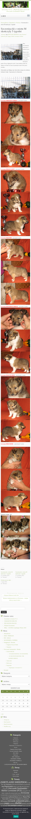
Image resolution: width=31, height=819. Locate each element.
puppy (9, 36)
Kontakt (6, 670)
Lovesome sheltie (4, 795)
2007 (2, 784)
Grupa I (27, 786)
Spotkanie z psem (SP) (26, 803)
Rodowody (16, 754)
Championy (8, 647)
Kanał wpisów (7, 722)
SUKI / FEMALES (9, 635)
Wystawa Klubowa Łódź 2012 (11, 595)
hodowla (4, 788)
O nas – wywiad (16, 774)
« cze (2, 714)
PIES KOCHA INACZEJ (10, 623)
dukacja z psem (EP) (17, 786)
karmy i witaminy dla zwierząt (8, 793)
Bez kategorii (15, 739)
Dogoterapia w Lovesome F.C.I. (15, 667)
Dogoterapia (8, 665)
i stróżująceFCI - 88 (26, 790)
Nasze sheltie (5, 799)
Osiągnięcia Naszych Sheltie (12, 644)
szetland (21, 36)
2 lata (29, 782)
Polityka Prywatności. (9, 625)
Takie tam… (15, 762)
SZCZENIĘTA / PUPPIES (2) (16, 760)
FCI (25, 786)
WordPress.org (7, 726)
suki (1, 805)
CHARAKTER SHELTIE (10, 621)
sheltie (12, 36)
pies (7, 36)
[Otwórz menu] (28, 15)
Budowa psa (9, 663)
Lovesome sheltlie (4, 797)
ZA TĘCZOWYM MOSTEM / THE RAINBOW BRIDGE (15, 764)
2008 (5, 784)
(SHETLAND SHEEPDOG (13, 34)
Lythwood (3, 36)
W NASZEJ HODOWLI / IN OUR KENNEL (18, 653)
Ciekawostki (9, 660)
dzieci (23, 786)
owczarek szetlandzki (16, 801)
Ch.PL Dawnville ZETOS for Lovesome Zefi (21, 784)
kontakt (15, 793)
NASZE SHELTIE (10, 651)
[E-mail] (3, 16)
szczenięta (17, 36)
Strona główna (4, 22)
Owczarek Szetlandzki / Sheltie (12, 649)
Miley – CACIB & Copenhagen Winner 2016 (15, 627)
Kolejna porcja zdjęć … (6, 580)
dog (21, 34)
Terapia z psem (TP (26, 805)
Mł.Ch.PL (20, 797)
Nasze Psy (26, 797)
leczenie (19, 793)
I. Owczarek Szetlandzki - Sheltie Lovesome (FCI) (14, 789)
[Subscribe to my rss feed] (2, 16)
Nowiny (18, 22)
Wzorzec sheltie (16, 776)
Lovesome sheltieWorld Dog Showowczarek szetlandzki (19, 795)
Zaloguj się (6, 719)
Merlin (16, 797)
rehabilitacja (12, 803)
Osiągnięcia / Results (9, 642)
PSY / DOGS (7, 638)
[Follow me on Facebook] (5, 16)
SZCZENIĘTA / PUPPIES (10, 640)
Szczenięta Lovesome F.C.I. (11, 619)
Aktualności (12, 22)
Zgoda (16, 816)
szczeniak (5, 805)
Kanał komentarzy (8, 724)
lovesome (24, 34)
